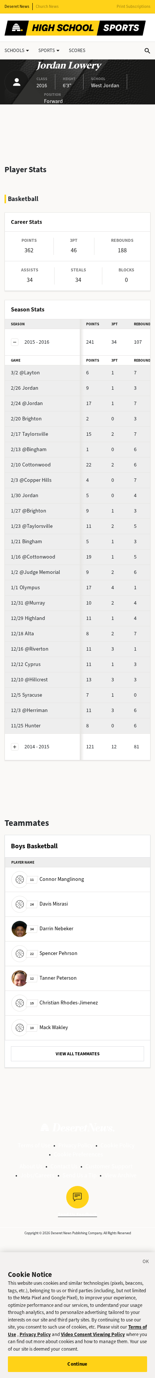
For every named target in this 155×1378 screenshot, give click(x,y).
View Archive (121, 1175)
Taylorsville (29, 434)
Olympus (25, 587)
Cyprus (26, 664)
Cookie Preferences (78, 1154)
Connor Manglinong (57, 879)
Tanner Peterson (53, 978)
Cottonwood (31, 464)
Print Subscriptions (133, 6)
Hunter (26, 725)
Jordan (24, 388)
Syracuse (26, 695)
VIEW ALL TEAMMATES (78, 1054)
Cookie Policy (117, 1145)
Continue (77, 1364)
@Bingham (29, 449)
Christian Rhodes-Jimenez (64, 1002)
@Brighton (28, 510)
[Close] (146, 1262)
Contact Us (64, 1166)
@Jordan (27, 403)
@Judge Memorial (35, 572)
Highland (28, 618)
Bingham (26, 541)
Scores (77, 50)
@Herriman (29, 710)
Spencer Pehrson (54, 953)
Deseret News (17, 6)
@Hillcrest (29, 679)
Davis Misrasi (49, 903)
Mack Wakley (49, 1027)
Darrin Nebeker (51, 928)
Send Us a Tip (79, 1175)
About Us (31, 1166)
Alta (22, 633)
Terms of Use (34, 1145)
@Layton (25, 372)
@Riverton (30, 649)
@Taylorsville (32, 526)
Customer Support (108, 1166)
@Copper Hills (31, 480)
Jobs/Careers (37, 1175)
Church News (47, 6)
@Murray (28, 602)
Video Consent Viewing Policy (93, 1334)
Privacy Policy (75, 1145)
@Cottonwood (33, 556)
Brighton (26, 418)
